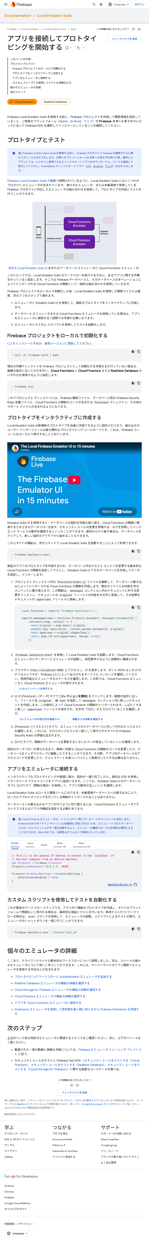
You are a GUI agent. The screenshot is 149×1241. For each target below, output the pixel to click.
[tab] (15, 845)
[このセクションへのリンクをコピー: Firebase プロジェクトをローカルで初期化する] (111, 336)
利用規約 (9, 1223)
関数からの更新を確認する (88, 719)
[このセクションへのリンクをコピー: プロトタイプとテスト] (69, 140)
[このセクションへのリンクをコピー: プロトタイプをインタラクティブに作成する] (105, 418)
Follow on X (59, 1145)
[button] (15, 845)
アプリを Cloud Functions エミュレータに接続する (48, 1003)
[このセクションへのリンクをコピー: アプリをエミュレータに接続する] (81, 769)
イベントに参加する (64, 1156)
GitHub (8, 1156)
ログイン (139, 4)
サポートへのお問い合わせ (116, 1133)
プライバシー (25, 1223)
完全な (26, 268)
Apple (63, 121)
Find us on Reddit (62, 1139)
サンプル (9, 1145)
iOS (88, 166)
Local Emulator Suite (54, 15)
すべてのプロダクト (15, 1209)
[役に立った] (133, 29)
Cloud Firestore (24, 101)
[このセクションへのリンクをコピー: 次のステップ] (45, 1029)
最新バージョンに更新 (59, 343)
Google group (109, 1145)
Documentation (17, 15)
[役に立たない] (139, 29)
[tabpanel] (74, 870)
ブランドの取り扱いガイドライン (120, 1156)
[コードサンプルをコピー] (139, 352)
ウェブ (88, 121)
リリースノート (109, 1151)
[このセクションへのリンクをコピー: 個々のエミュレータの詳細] (80, 951)
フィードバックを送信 (124, 38)
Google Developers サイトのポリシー (102, 1104)
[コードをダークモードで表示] (133, 352)
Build (73, 29)
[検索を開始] (94, 4)
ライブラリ (10, 1151)
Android (75, 121)
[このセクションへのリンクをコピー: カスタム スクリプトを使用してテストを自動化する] (120, 900)
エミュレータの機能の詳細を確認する (52, 983)
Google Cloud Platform (17, 1203)
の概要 (31, 181)
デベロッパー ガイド (16, 1133)
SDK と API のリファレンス (19, 1139)
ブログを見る (60, 1133)
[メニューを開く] (5, 4)
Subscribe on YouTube (65, 1151)
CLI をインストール (20, 343)
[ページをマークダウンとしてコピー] (78, 48)
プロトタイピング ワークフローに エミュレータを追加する (63, 977)
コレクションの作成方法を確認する (39, 719)
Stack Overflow (110, 1139)
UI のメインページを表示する (36, 688)
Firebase (12, 29)
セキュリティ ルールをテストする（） (67, 1065)
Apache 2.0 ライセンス (29, 1104)
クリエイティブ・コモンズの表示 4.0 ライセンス (82, 1100)
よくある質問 (108, 1162)
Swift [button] (44, 845)
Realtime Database (55, 101)
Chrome (9, 1191)
